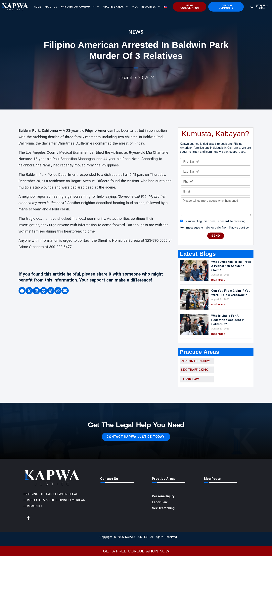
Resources (148, 6)
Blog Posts (212, 479)
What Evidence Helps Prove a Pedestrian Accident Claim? (231, 266)
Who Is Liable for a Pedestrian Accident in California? (228, 320)
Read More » (218, 280)
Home (37, 6)
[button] (22, 290)
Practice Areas (113, 6)
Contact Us (109, 479)
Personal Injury (195, 361)
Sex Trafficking (163, 508)
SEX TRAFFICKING (194, 369)
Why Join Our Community (78, 6)
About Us (51, 6)
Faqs (135, 6)
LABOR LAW (190, 379)
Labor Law (159, 502)
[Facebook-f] (28, 518)
